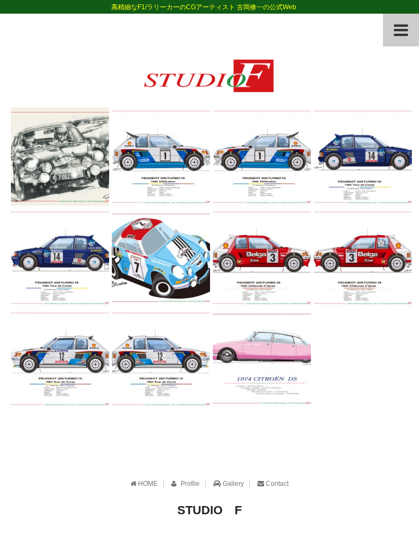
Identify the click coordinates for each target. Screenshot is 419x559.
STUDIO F (209, 510)
